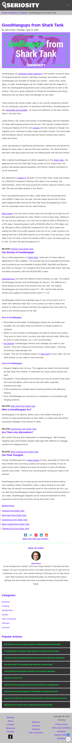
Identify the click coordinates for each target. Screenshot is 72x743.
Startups (5, 623)
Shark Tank (59, 160)
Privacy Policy (61, 724)
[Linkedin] (41, 535)
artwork (36, 128)
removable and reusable (16, 110)
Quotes (5, 614)
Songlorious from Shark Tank (23, 429)
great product (33, 460)
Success (5, 627)
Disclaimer (61, 731)
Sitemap (10, 731)
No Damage (9, 343)
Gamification (7, 610)
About (10, 721)
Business (6, 602)
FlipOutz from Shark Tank (22, 249)
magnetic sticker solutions (30, 74)
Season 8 (22, 178)
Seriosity (10, 717)
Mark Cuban (7, 213)
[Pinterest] (36, 535)
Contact (10, 724)
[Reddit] (46, 535)
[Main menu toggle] (67, 5)
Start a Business (9, 619)
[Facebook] (25, 535)
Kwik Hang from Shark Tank (23, 406)
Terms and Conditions (61, 728)
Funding (20, 30)
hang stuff (45, 354)
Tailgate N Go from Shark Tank (15, 528)
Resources (10, 728)
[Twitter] (30, 535)
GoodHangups (8, 279)
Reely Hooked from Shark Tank (24, 452)
